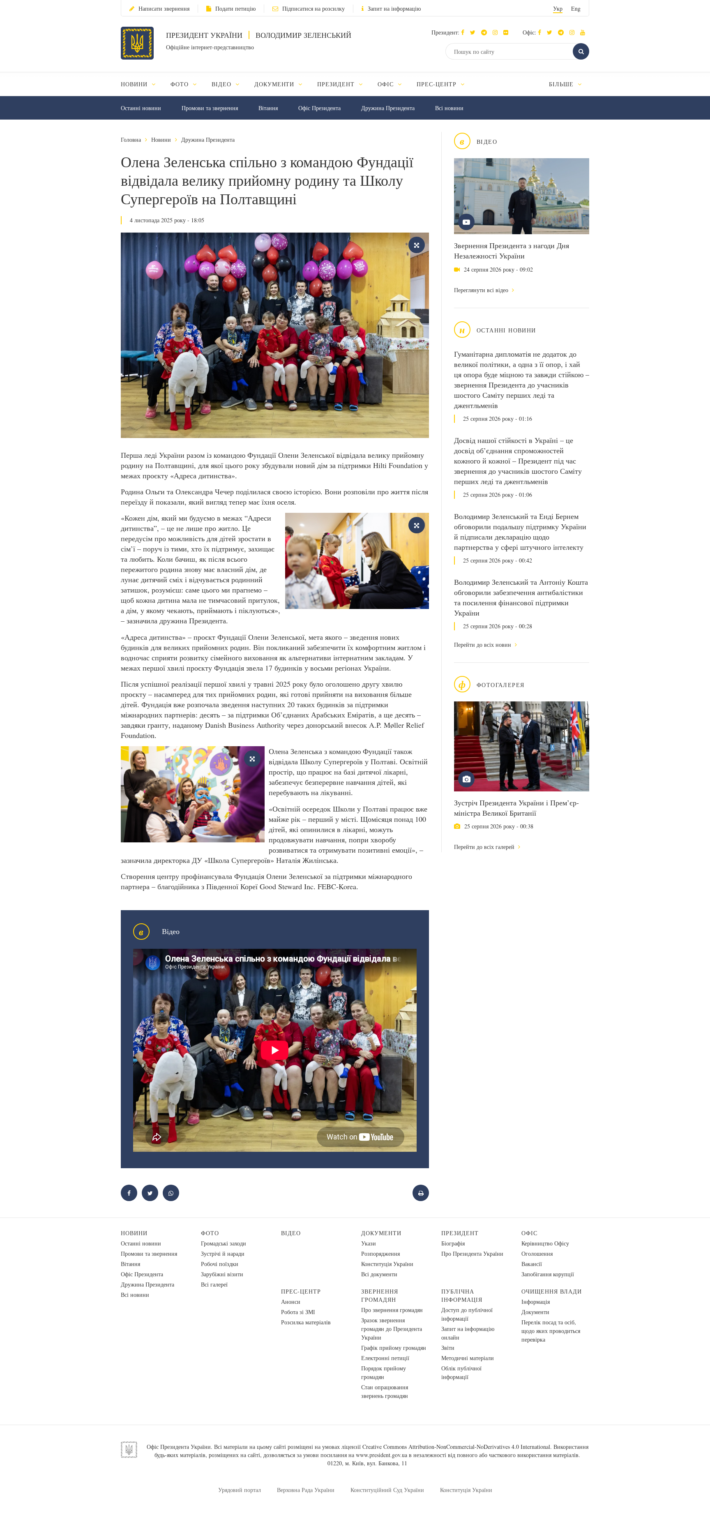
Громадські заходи (223, 1243)
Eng (576, 8)
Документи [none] (275, 84)
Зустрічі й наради (222, 1253)
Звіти (447, 1347)
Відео (291, 1233)
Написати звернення (163, 8)
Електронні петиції (385, 1358)
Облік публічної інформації (461, 1372)
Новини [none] (135, 84)
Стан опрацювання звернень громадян (384, 1391)
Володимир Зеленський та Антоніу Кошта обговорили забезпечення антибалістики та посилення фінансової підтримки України (521, 597)
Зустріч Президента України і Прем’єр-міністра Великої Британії (516, 808)
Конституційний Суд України (387, 1490)
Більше (562, 84)
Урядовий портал (239, 1490)
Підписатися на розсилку (313, 8)
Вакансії (531, 1264)
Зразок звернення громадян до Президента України (391, 1328)
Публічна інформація (461, 1295)
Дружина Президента (388, 108)
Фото (210, 1233)
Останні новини (141, 108)
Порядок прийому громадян (383, 1372)
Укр (557, 8)
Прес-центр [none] (438, 84)
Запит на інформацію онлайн (467, 1333)
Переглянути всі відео (482, 290)
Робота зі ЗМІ (298, 1312)
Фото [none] (181, 84)
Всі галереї (214, 1284)
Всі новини (449, 108)
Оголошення (537, 1253)
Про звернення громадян (392, 1310)
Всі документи (379, 1274)
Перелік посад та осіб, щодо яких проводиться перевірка (550, 1330)
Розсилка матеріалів (306, 1322)
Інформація (535, 1301)
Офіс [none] (387, 84)
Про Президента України (472, 1253)
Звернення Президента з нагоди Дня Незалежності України (511, 250)
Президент (460, 1233)
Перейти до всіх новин (483, 644)
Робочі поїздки (219, 1264)
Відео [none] (222, 84)
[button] (474, 32)
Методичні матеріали (467, 1358)
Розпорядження (380, 1253)
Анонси (290, 1301)
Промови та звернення (210, 108)
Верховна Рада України (305, 1490)
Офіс (529, 1233)
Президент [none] (337, 84)
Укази (368, 1243)
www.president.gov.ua (381, 1455)
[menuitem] (142, 84)
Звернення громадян (379, 1295)
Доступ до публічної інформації (467, 1314)
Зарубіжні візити (222, 1274)
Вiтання (268, 108)
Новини (161, 139)
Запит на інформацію (394, 8)
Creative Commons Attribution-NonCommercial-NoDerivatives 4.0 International (456, 1447)
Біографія (453, 1243)
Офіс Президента (319, 108)
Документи (381, 1233)
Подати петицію (235, 8)
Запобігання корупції (547, 1274)
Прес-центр (301, 1291)
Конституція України (387, 1264)
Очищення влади (551, 1291)
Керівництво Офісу (545, 1243)
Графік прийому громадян (393, 1347)
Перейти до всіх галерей (485, 847)
